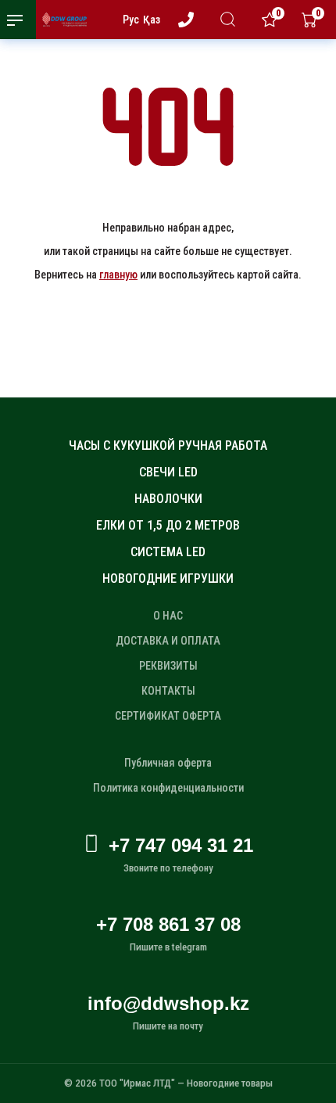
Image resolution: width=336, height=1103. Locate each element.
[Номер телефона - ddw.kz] (189, 19)
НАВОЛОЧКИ (168, 498)
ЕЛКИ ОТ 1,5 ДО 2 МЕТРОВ (168, 525)
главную (118, 274)
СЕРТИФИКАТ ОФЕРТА (168, 716)
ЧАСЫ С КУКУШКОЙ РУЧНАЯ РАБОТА (168, 445)
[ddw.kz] (59, 20)
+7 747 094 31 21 (181, 845)
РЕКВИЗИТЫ (168, 665)
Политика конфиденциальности (168, 787)
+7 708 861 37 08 (168, 924)
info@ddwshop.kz (168, 1003)
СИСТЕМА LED (168, 551)
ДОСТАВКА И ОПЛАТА (168, 640)
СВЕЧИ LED (168, 472)
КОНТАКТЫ (168, 690)
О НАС (168, 615)
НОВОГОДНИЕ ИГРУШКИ (168, 578)
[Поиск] (231, 19)
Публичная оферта (168, 762)
